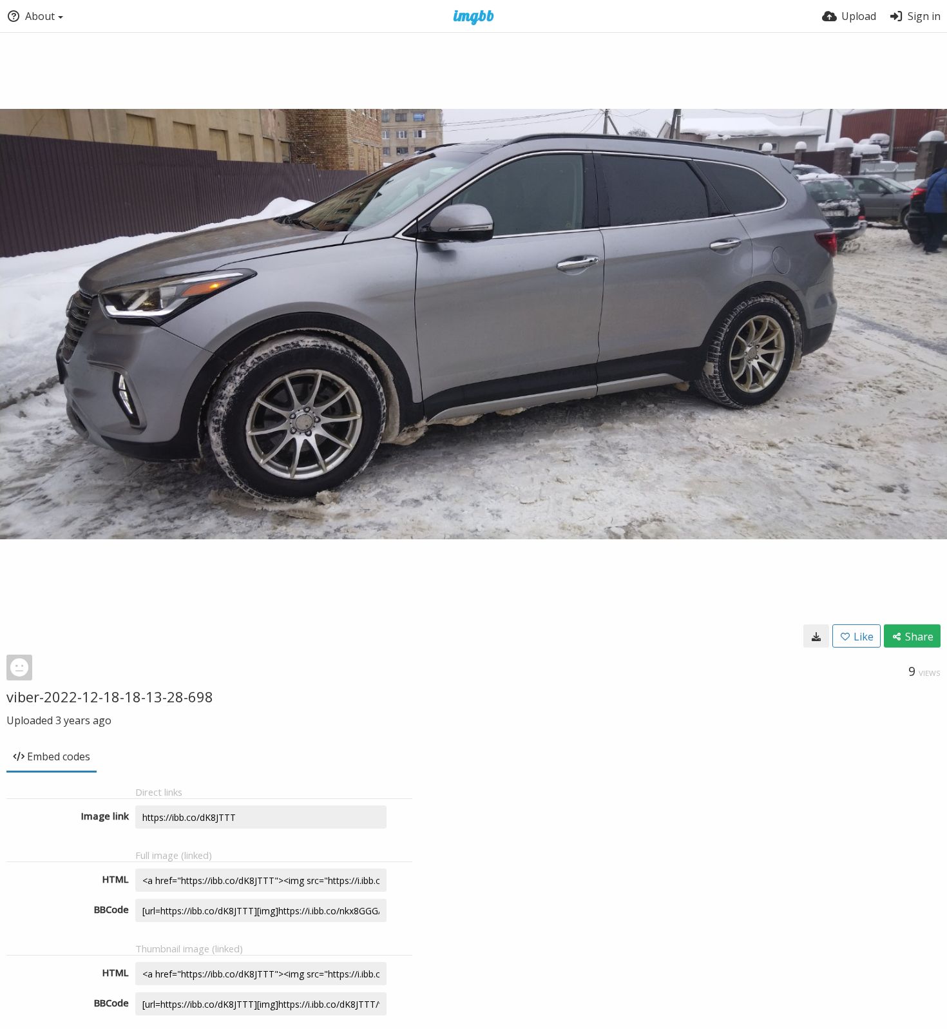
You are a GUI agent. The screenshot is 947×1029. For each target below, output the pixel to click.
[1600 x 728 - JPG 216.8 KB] (816, 636)
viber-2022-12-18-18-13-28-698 (109, 696)
